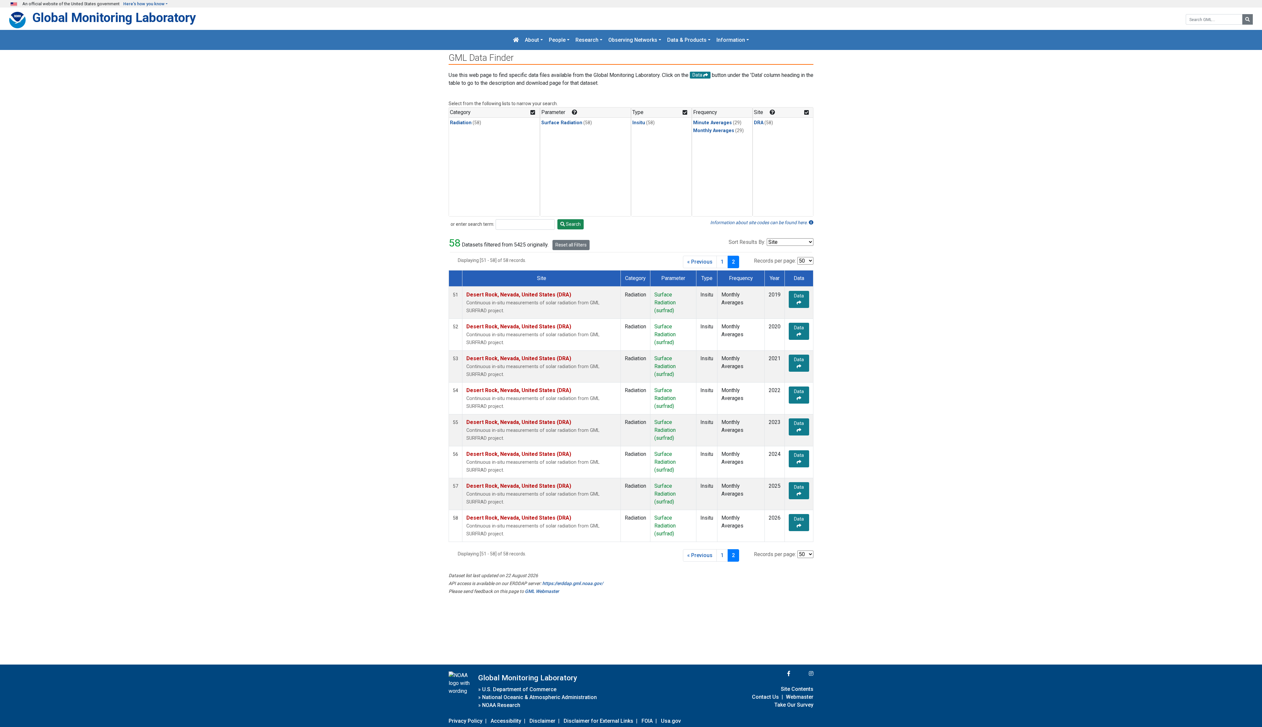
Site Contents (797, 689)
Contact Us (765, 697)
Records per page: (775, 261)
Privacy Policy (465, 721)
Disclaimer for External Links (598, 721)
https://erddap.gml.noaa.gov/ (572, 583)
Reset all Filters (571, 244)
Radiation (461, 123)
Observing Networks (632, 40)
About (532, 40)
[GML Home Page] (516, 40)
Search (573, 224)
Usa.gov (671, 721)
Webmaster (799, 697)
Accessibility (506, 721)
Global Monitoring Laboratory (114, 17)
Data (799, 295)
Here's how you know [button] (144, 3)
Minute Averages (712, 123)
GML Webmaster (542, 591)
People (557, 40)
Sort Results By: (747, 242)
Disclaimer (542, 721)
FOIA (647, 721)
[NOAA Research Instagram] (802, 673)
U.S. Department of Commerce (519, 689)
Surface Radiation (561, 123)
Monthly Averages (713, 130)
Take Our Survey (793, 705)
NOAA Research (501, 705)
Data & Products (687, 40)
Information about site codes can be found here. (759, 222)
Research (586, 40)
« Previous (700, 262)
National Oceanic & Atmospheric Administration (539, 697)
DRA (758, 123)
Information (730, 40)
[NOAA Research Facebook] (780, 673)
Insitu (638, 123)
